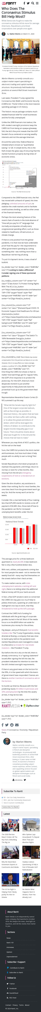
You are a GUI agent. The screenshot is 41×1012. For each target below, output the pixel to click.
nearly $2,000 (18, 562)
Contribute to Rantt (16, 968)
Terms (21, 1005)
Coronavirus (13, 730)
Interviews (10, 947)
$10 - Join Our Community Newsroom (17, 800)
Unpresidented (12, 957)
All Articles (18, 780)
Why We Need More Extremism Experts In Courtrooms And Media (10, 864)
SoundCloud (13, 993)
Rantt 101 (10, 943)
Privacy (15, 1005)
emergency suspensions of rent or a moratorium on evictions (18, 476)
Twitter (12, 984)
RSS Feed (12, 998)
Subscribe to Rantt (16, 972)
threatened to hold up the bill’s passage (18, 608)
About (27, 1005)
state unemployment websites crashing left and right (19, 586)
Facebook (13, 988)
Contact (8, 1005)
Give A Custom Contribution (14, 803)
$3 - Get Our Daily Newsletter (14, 797)
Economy (24, 730)
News (4, 730)
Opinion (9, 952)
